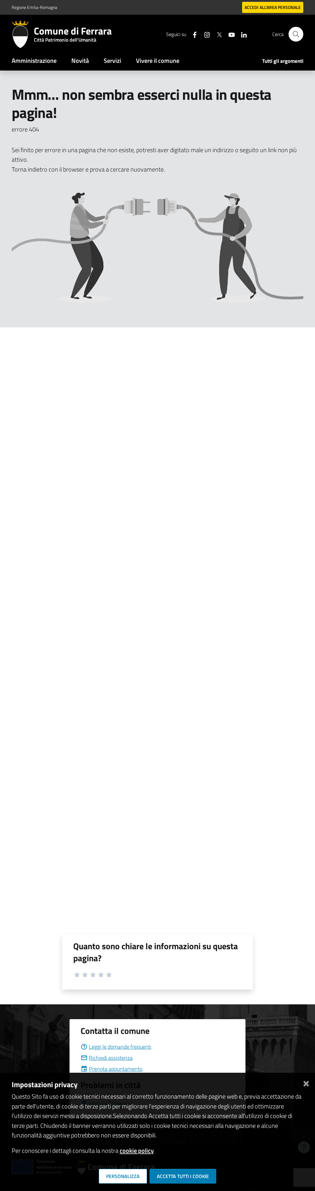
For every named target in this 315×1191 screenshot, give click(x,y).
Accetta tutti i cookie (183, 1176)
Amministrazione (34, 60)
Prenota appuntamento (115, 1069)
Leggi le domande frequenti (120, 1047)
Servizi (112, 60)
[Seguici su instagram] (204, 34)
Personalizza (123, 1176)
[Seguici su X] (217, 34)
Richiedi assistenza (111, 1058)
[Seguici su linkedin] (241, 34)
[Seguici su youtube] (229, 34)
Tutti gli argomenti (282, 61)
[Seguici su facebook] (192, 34)
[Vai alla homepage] (23, 34)
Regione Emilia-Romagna (34, 7)
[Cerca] (296, 34)
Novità (80, 60)
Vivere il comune (157, 60)
